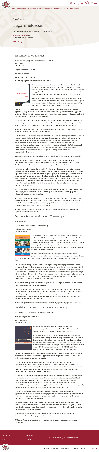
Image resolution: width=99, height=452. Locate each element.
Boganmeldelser (74, 8)
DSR (13, 8)
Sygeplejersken (32, 8)
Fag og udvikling (21, 8)
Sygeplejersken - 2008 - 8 (61, 8)
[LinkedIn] (96, 448)
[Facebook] (93, 448)
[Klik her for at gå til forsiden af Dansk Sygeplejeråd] (36, 3)
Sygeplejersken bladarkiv (45, 8)
